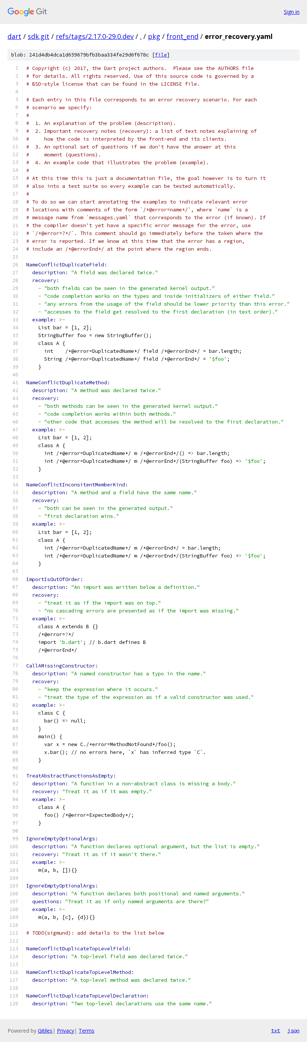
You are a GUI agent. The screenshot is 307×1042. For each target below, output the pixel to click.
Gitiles (45, 1030)
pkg (154, 36)
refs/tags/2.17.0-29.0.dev (95, 36)
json (294, 1030)
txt (275, 1030)
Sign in (292, 11)
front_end (182, 36)
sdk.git (38, 36)
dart (14, 36)
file (161, 55)
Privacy (65, 1030)
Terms (86, 1030)
